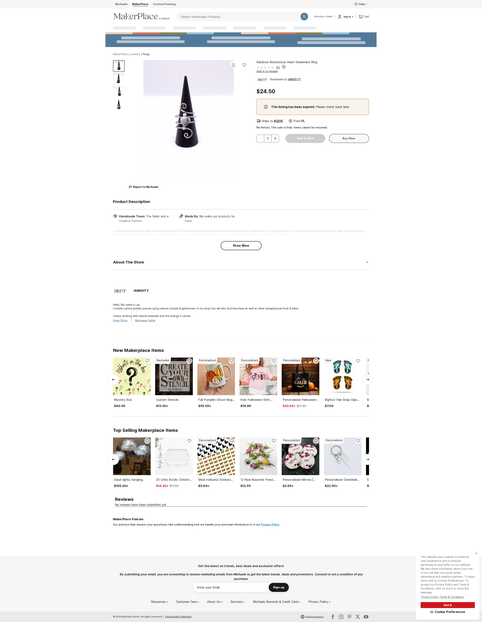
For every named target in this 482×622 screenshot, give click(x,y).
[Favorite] (244, 65)
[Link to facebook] (333, 617)
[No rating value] (266, 67)
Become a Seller (323, 16)
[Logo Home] (141, 16)
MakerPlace (120, 54)
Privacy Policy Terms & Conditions (442, 596)
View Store (120, 320)
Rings (146, 54)
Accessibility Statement (178, 616)
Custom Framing (164, 4)
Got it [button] (448, 605)
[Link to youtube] (366, 617)
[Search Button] (304, 16)
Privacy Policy (270, 524)
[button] (448, 612)
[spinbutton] (267, 138)
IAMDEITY (294, 79)
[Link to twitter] (358, 617)
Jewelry (135, 54)
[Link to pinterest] (349, 617)
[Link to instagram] (341, 617)
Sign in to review (267, 71)
